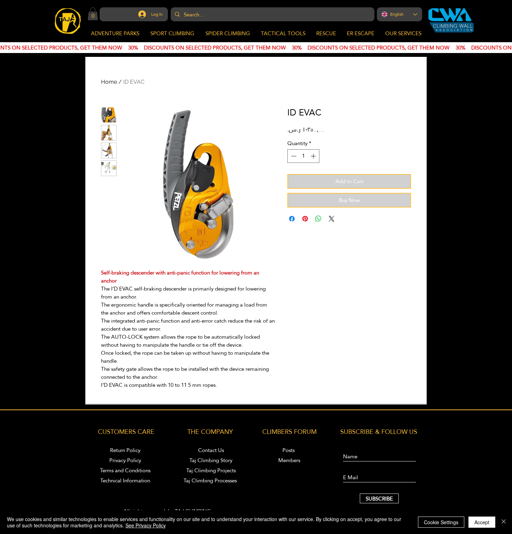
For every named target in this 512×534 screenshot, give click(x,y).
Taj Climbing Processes (211, 480)
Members (289, 460)
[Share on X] (331, 219)
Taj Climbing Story (210, 460)
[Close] (503, 522)
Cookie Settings (441, 522)
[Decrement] (293, 156)
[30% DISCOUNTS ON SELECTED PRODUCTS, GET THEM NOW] (256, 48)
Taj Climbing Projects (211, 470)
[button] (92, 13)
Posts (289, 450)
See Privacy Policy (145, 525)
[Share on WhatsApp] (318, 219)
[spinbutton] (303, 156)
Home (109, 81)
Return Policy (125, 450)
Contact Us (211, 450)
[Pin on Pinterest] (305, 219)
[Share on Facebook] (292, 219)
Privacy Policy (125, 460)
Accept (481, 522)
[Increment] (314, 156)
